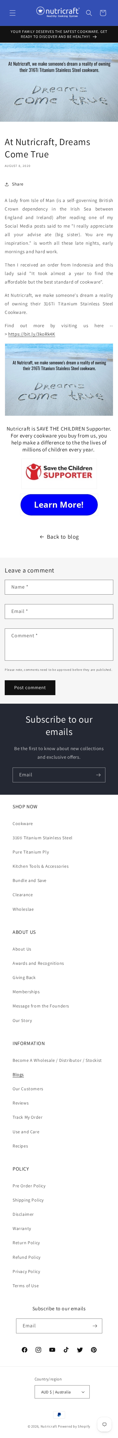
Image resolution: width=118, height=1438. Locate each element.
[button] (13, 13)
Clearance (23, 894)
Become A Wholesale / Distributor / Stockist (57, 1060)
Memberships (26, 991)
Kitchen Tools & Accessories (41, 866)
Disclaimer (23, 1214)
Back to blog (63, 536)
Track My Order (27, 1117)
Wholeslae (23, 909)
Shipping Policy (28, 1200)
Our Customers (28, 1089)
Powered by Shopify (74, 1426)
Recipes (20, 1146)
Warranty (22, 1228)
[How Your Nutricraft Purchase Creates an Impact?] (59, 474)
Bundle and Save (30, 880)
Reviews (21, 1103)
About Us (22, 949)
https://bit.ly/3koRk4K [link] (31, 334)
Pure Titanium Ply (31, 852)
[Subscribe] (98, 775)
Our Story (22, 1020)
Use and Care (26, 1132)
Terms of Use (26, 1285)
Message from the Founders (41, 1006)
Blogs (18, 1074)
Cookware (23, 823)
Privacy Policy (26, 1271)
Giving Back (24, 977)
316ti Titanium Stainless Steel (43, 838)
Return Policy (26, 1242)
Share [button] (18, 184)
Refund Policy (27, 1257)
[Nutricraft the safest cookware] (59, 505)
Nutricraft (49, 1426)
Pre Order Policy (29, 1186)
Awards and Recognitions (38, 963)
